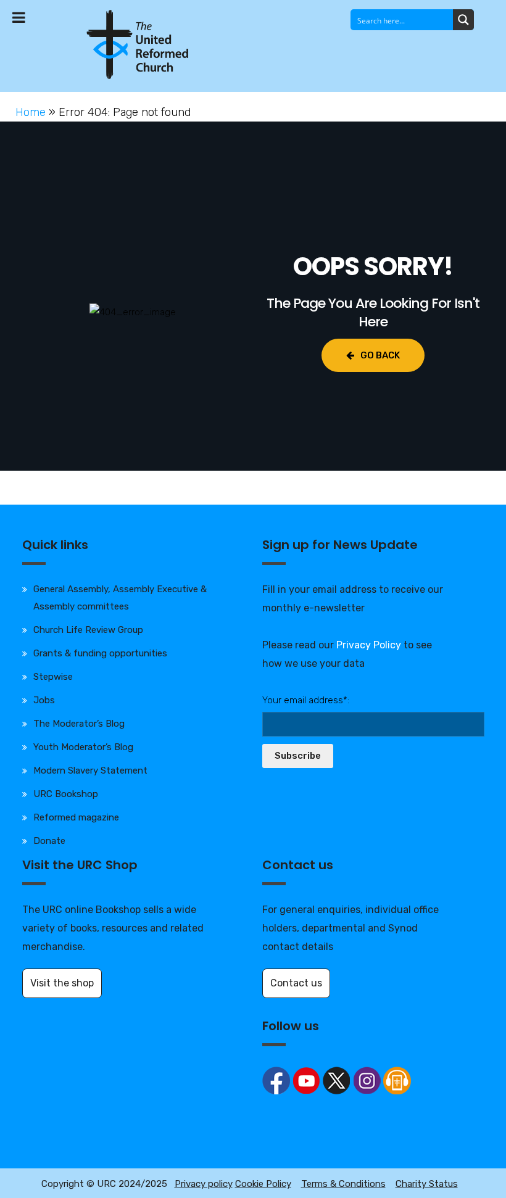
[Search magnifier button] (463, 19)
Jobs (44, 700)
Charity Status (427, 1183)
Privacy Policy (368, 645)
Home (30, 112)
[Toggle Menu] (19, 17)
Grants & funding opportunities (100, 653)
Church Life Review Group (88, 629)
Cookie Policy (263, 1183)
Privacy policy (204, 1183)
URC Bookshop (65, 793)
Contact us (296, 983)
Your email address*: (305, 700)
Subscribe (298, 755)
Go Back (380, 355)
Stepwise (53, 676)
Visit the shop (62, 983)
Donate (49, 840)
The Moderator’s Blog (79, 723)
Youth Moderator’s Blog (83, 747)
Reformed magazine (76, 817)
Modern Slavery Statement (90, 770)
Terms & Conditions (343, 1183)
